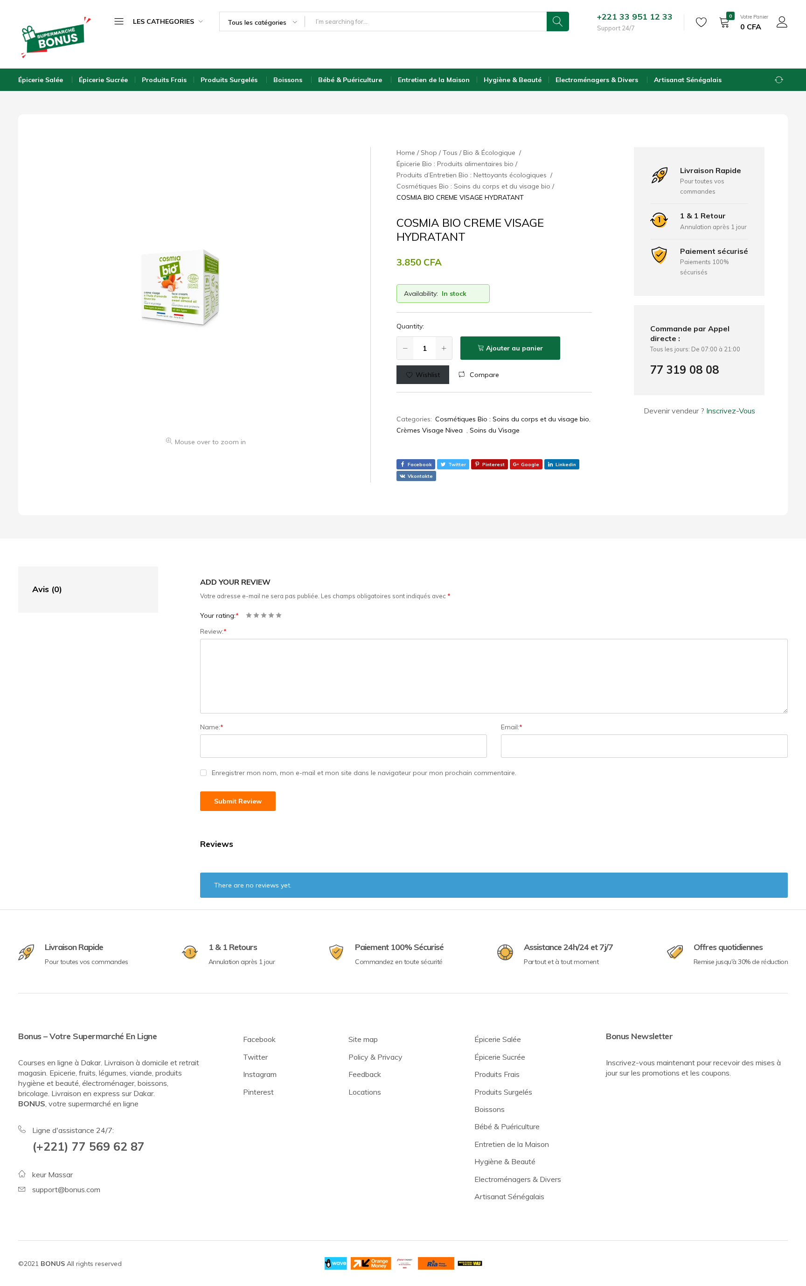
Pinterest (258, 1092)
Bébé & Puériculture (351, 80)
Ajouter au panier (514, 348)
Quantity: (410, 326)
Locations (364, 1092)
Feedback (364, 1074)
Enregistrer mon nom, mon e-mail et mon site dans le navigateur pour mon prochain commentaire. (364, 773)
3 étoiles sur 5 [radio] (263, 615)
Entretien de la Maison (434, 80)
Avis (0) (47, 589)
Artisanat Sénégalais (688, 80)
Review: (213, 631)
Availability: (421, 293)
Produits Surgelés (230, 80)
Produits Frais (164, 80)
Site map (363, 1039)
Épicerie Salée (41, 80)
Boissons (288, 80)
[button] (479, 374)
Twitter (255, 1057)
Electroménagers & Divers (598, 80)
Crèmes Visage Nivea (431, 430)
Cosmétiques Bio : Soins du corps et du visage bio (512, 419)
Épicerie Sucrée (103, 80)
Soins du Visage (495, 430)
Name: (211, 727)
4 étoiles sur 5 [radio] (271, 615)
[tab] (78, 589)
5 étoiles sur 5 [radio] (278, 615)
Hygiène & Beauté (513, 80)
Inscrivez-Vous (730, 410)
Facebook (259, 1039)
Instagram (260, 1074)
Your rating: (219, 615)
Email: (511, 727)
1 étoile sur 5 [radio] (248, 615)
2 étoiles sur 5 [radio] (256, 615)
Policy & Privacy (375, 1057)
